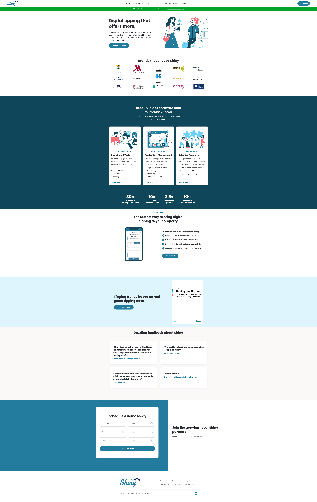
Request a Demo (119, 45)
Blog (159, 3)
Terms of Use (164, 484)
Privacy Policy (176, 484)
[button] (140, 4)
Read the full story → (175, 9)
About (150, 3)
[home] (12, 3)
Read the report (123, 307)
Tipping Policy (189, 484)
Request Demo (171, 3)
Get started (303, 3)
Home (128, 3)
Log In (183, 3)
